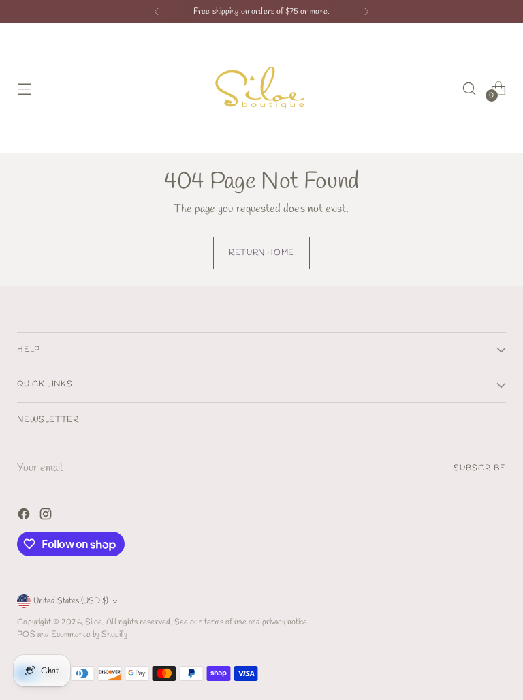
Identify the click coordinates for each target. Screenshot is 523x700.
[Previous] (157, 11)
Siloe (93, 622)
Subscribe (479, 468)
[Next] (366, 11)
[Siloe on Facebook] (25, 516)
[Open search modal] (470, 88)
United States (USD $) (70, 601)
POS (26, 634)
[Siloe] (261, 88)
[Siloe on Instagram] (47, 516)
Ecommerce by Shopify (89, 634)
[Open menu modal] (24, 88)
